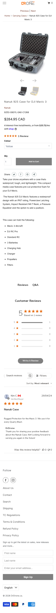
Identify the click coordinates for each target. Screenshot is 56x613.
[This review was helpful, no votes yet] (43, 449)
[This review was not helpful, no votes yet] (49, 449)
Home (7, 15)
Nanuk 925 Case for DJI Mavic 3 (25, 101)
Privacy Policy (11, 535)
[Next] (34, 80)
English (8, 587)
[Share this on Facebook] (20, 174)
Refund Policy (10, 528)
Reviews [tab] (23, 285)
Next (33, 11)
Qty (6, 156)
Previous (24, 11)
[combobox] (39, 383)
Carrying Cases (20, 15)
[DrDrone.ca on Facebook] (6, 480)
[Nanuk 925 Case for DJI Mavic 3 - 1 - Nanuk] (28, 53)
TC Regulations (11, 515)
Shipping (8, 508)
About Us (8, 488)
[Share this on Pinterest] (27, 174)
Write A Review (31, 360)
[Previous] (22, 80)
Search (7, 501)
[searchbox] (15, 376)
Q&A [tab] (35, 285)
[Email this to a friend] (33, 174)
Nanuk (7, 107)
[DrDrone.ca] (28, 3)
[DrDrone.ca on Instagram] (13, 480)
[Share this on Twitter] (13, 174)
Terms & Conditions (14, 521)
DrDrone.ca (16, 595)
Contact (7, 494)
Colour (7, 141)
